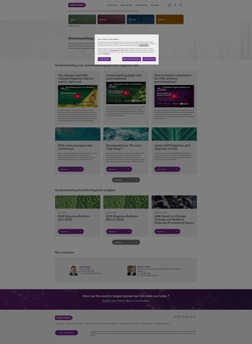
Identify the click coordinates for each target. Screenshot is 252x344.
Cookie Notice (106, 53)
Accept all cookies (149, 59)
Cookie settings (104, 59)
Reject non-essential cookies (131, 59)
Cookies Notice (144, 45)
